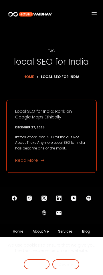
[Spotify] (88, 198)
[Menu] (94, 14)
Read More (26, 160)
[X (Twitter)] (44, 198)
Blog (86, 231)
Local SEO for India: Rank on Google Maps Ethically (43, 114)
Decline (66, 264)
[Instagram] (29, 198)
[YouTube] (73, 198)
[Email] (59, 213)
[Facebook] (14, 198)
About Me (41, 231)
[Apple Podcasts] (44, 213)
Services (65, 231)
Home (18, 231)
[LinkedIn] (59, 198)
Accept (36, 264)
